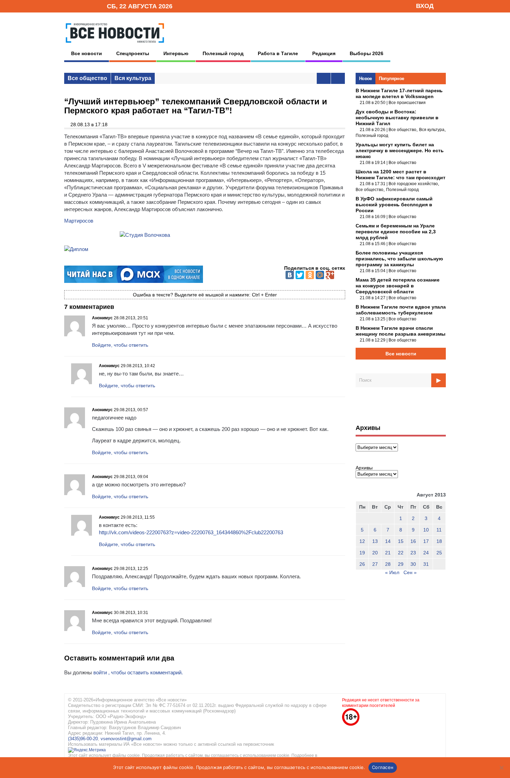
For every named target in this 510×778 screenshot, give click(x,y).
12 (362, 541)
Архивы (364, 467)
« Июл (392, 572)
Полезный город (223, 53)
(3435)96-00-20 (83, 738)
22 (400, 552)
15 (400, 541)
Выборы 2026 (366, 53)
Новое (365, 78)
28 (388, 564)
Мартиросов (78, 221)
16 (413, 541)
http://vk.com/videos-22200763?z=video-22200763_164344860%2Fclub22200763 (191, 532)
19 (362, 552)
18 (439, 541)
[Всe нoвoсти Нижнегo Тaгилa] (114, 44)
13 (375, 541)
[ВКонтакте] (290, 275)
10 (426, 530)
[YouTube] (90, 6)
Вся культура (132, 78)
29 (400, 564)
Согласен (382, 767)
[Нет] (501, 767)
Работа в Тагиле (278, 53)
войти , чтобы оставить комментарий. (138, 672)
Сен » (410, 572)
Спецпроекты (132, 53)
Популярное (391, 78)
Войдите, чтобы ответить (120, 345)
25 (439, 552)
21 (388, 552)
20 (375, 552)
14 (388, 541)
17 (426, 541)
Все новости (86, 53)
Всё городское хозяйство (413, 183)
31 (426, 564)
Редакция (323, 53)
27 (375, 564)
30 (413, 564)
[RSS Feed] (79, 6)
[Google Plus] (330, 275)
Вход (425, 5)
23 (413, 552)
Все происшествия (407, 102)
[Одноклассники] (310, 275)
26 (362, 564)
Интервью (175, 53)
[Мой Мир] (320, 275)
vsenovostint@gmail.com (126, 738)
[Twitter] (300, 275)
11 (439, 530)
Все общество (87, 78)
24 (426, 552)
